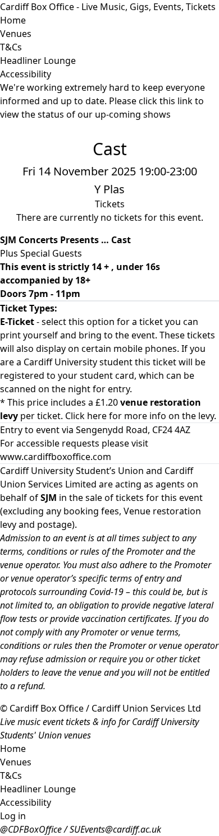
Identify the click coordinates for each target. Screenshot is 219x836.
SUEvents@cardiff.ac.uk (115, 829)
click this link (166, 101)
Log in (13, 816)
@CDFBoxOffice (31, 829)
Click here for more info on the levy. (140, 416)
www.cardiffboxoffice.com (55, 456)
